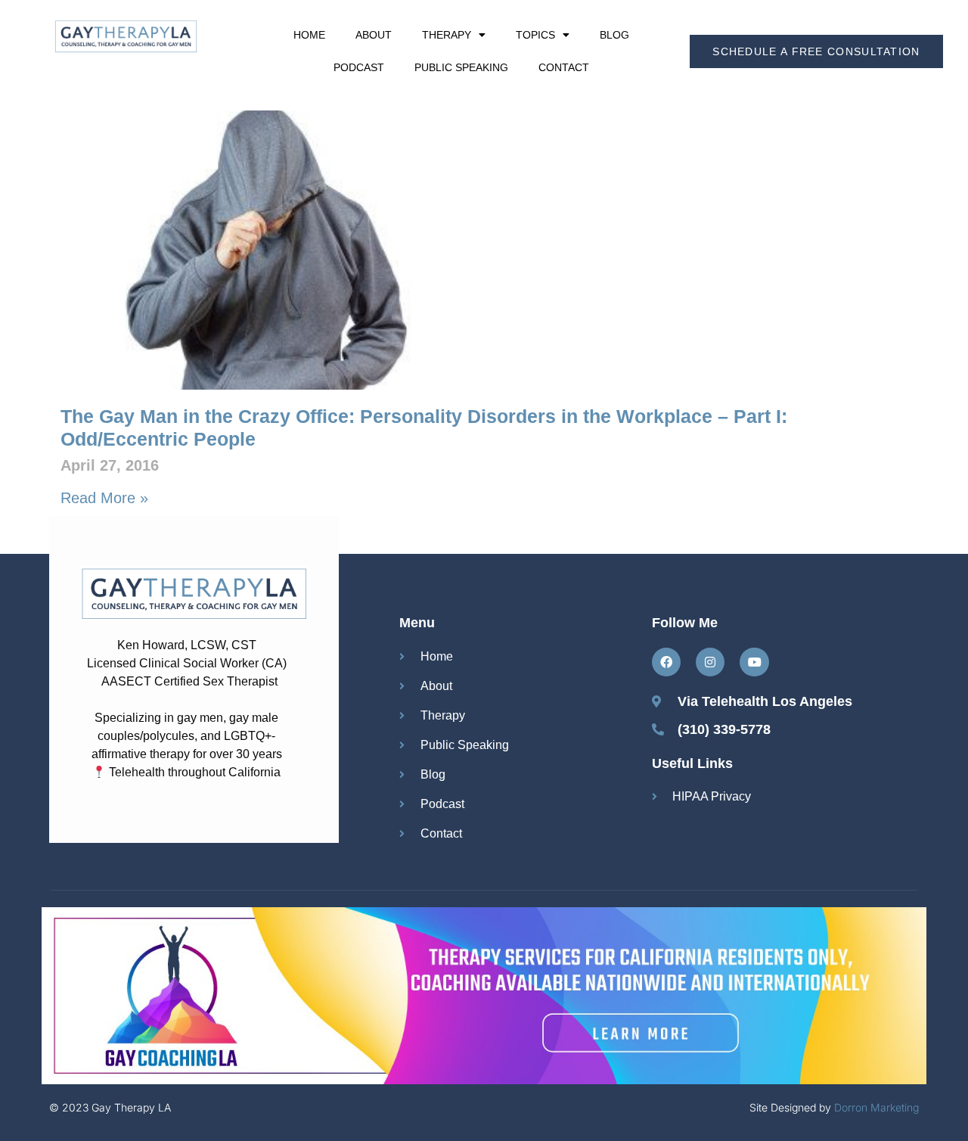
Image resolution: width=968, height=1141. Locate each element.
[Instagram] (710, 662)
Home (309, 35)
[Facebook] (666, 662)
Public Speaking (461, 67)
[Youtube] (754, 662)
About (373, 35)
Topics (535, 35)
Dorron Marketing (876, 1107)
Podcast (359, 67)
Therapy (446, 35)
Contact (563, 67)
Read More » (104, 498)
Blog (614, 35)
